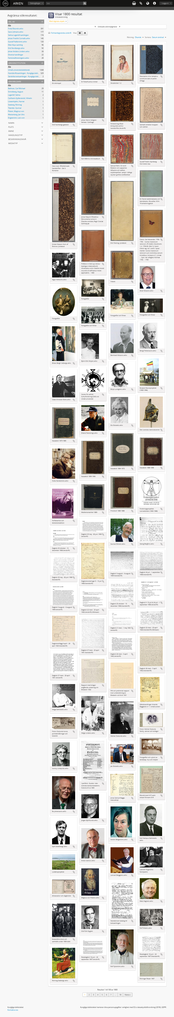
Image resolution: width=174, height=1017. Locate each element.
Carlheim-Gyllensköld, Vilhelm (20, 98)
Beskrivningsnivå (17, 139)
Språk (147, 3)
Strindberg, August (15, 91)
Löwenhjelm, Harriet (16, 101)
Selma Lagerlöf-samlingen (18, 35)
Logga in (165, 3)
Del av (11, 21)
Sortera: (148, 37)
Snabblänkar (154, 3)
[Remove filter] (66, 21)
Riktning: (130, 37)
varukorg (134, 3)
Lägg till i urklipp (73, 83)
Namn (11, 122)
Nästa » (128, 994)
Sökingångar (35, 3)
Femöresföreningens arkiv (18, 58)
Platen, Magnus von (16, 111)
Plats (11, 127)
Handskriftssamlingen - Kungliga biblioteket (25, 73)
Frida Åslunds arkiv (15, 28)
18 (120, 994)
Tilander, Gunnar (14, 108)
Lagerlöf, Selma (14, 95)
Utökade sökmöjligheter (107, 26)
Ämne (11, 131)
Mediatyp (13, 143)
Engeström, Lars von (16, 118)
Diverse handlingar (15, 54)
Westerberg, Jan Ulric (16, 114)
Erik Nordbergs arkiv (16, 48)
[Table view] (85, 33)
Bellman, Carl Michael (16, 88)
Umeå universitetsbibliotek (19, 70)
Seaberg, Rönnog (15, 104)
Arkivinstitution (16, 63)
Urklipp (140, 3)
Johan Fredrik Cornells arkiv (19, 38)
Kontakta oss (12, 1010)
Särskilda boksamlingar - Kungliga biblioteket (26, 76)
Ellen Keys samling (15, 45)
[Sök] (84, 3)
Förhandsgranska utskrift (61, 33)
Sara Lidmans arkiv (15, 32)
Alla (9, 25)
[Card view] (79, 33)
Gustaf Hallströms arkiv (17, 41)
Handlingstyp (15, 135)
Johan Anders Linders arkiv (18, 51)
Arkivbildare (14, 81)
